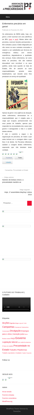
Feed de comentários (9, 398)
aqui (10, 39)
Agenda (12, 323)
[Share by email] (17, 154)
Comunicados (5, 331)
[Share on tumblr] (14, 154)
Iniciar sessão (7, 391)
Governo (20, 338)
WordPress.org (7, 401)
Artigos (17, 323)
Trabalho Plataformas (18, 350)
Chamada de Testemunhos (22, 327)
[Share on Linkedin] (11, 154)
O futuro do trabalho (7, 346)
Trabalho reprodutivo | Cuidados (12, 353)
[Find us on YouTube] (6, 380)
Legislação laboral (9, 342)
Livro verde (21, 342)
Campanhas (8, 170)
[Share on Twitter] (6, 154)
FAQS (13, 338)
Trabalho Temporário (26, 353)
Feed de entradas (8, 395)
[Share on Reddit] (9, 154)
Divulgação (15, 331)
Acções (6, 323)
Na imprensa (27, 342)
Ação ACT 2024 (22, 323)
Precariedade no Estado (20, 170)
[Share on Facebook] (3, 154)
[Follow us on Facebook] (3, 380)
